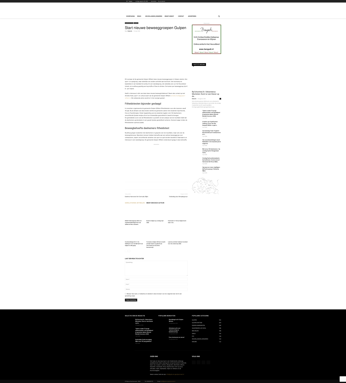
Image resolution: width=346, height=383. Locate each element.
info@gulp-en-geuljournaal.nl (175, 374)
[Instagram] (218, 1)
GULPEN (136, 23)
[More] (180, 185)
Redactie (130, 31)
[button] (219, 16)
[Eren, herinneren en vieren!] (162, 339)
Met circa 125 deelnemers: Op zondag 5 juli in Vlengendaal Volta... (211, 150)
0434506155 (150, 381)
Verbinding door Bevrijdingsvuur (178, 196)
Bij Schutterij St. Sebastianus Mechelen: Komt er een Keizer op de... (205, 94)
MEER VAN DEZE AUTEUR (155, 203)
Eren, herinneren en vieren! (176, 337)
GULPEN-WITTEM (129, 23)
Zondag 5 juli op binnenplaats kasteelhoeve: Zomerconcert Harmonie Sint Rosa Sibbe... (211, 159)
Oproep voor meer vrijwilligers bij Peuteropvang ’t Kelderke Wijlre (211, 169)
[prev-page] (126, 251)
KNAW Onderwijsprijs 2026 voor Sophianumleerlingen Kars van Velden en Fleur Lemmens (133, 222)
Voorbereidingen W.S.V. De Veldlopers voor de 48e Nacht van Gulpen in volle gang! (134, 243)
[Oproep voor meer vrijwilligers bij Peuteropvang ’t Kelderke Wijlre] (196, 169)
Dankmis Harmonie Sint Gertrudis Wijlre (136, 196)
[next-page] (129, 251)
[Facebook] (215, 1)
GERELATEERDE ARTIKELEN (135, 203)
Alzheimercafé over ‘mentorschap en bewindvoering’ (174, 330)
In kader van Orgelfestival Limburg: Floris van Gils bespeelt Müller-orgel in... (210, 123)
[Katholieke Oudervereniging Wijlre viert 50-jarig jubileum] (129, 342)
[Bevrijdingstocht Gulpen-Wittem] (162, 322)
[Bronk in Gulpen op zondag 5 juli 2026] (156, 212)
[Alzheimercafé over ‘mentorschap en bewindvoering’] (162, 330)
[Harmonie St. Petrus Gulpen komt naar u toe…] (178, 212)
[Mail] (203, 362)
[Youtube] (220, 1)
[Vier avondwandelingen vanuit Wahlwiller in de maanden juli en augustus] (196, 142)
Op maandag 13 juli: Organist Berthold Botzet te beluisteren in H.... (211, 132)
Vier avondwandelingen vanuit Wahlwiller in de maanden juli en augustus (211, 141)
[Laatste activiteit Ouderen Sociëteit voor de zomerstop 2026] (178, 233)
